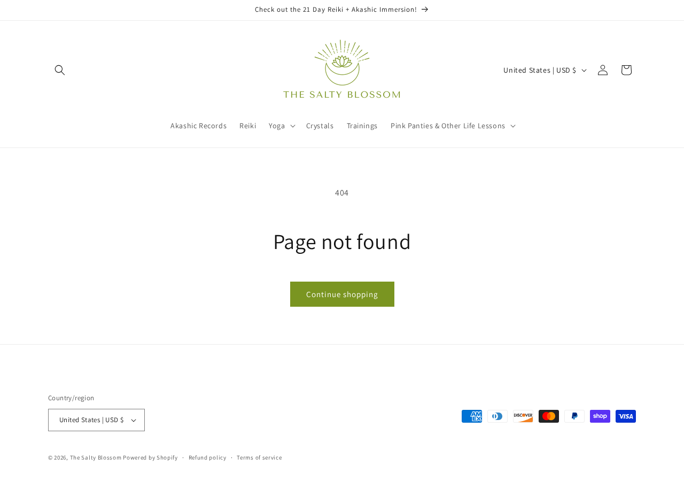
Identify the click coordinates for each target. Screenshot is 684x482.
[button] (60, 70)
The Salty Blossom (96, 457)
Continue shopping (342, 294)
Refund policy (208, 457)
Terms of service (259, 457)
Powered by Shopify (150, 457)
